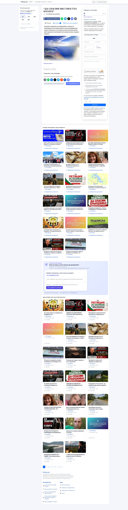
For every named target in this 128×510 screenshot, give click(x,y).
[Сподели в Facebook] (51, 79)
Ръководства (47, 482)
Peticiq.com (24, 2)
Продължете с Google (92, 34)
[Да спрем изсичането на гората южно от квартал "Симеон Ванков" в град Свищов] (75, 227)
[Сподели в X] (68, 18)
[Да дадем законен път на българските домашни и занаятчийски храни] (75, 162)
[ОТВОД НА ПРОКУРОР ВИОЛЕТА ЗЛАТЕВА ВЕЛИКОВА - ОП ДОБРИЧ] (97, 162)
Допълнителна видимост (71, 23)
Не (90, 101)
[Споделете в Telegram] (65, 18)
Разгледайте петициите (40, 1)
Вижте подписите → (88, 17)
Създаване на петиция (55, 287)
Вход (94, 1)
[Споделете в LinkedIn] (65, 79)
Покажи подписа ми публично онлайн (93, 83)
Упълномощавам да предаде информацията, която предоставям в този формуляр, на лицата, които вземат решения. (95, 91)
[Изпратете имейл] (72, 18)
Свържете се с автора (50, 69)
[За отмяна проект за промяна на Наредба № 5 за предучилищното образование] (53, 227)
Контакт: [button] (50, 1)
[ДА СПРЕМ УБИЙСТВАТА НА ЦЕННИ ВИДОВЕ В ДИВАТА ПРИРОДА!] (97, 140)
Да (86, 101)
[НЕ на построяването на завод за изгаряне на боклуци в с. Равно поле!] (53, 183)
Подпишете (95, 105)
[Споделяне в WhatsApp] (62, 18)
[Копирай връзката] (75, 18)
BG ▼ (32, 1)
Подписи (57, 23)
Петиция (48, 23)
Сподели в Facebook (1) (53, 18)
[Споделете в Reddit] (61, 79)
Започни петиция (102, 1)
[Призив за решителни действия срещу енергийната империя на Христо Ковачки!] (75, 205)
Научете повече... (27, 13)
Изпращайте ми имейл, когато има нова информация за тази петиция (93, 86)
